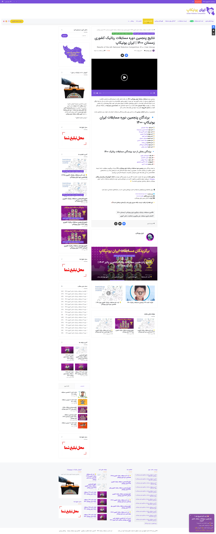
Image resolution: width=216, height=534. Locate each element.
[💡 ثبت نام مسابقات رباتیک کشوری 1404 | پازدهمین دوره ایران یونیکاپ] (145, 323)
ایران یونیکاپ (149, 50)
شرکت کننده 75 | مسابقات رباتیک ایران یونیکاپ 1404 (68, 373)
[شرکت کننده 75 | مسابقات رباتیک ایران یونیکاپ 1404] (67, 366)
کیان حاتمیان (144, 158)
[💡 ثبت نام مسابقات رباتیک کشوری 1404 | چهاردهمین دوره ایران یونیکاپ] (103, 323)
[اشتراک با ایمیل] (122, 55)
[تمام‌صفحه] (94, 93)
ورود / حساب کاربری (16, 21)
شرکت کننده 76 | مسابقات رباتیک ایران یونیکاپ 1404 (81, 373)
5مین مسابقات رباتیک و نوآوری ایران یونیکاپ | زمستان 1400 (135, 212)
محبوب (82, 386)
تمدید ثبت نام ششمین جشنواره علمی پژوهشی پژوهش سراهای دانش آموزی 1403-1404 (173, 1)
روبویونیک (152, 179)
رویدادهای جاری (210, 21)
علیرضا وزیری (143, 134)
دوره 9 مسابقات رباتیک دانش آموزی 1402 (76, 333)
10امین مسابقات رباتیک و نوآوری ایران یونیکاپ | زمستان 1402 (146, 500)
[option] (124, 263)
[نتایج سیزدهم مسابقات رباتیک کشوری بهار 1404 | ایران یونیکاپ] (124, 323)
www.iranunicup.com (141, 194)
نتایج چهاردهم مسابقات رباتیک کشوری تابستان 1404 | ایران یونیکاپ (124, 263)
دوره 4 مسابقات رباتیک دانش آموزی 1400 (76, 320)
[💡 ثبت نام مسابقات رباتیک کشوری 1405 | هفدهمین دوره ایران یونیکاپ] (102, 477)
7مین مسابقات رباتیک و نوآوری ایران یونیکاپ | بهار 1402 (146, 487)
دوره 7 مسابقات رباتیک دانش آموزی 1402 (75, 328)
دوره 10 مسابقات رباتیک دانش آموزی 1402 (75, 294)
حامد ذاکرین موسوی (142, 162)
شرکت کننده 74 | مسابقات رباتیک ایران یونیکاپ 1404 (90, 515)
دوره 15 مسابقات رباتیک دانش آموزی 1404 (75, 307)
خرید (81, 118)
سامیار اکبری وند (143, 132)
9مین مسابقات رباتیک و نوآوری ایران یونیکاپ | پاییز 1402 (146, 495)
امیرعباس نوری (145, 155)
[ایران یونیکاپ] (201, 11)
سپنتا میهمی (144, 160)
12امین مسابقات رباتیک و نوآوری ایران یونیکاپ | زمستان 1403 (146, 504)
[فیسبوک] (126, 55)
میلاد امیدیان (144, 127)
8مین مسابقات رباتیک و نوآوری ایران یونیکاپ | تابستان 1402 (146, 491)
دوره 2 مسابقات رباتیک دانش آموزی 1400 (76, 315)
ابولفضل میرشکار (143, 145)
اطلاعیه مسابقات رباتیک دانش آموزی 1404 (141, 30)
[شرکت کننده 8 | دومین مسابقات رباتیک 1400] (82, 425)
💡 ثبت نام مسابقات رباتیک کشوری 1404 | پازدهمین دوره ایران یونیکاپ (146, 331)
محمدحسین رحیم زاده (142, 130)
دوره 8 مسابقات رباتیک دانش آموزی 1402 (75, 330)
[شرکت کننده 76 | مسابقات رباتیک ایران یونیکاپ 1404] (81, 366)
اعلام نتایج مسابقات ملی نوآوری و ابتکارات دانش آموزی (136, 216)
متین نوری (145, 136)
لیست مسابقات (183, 21)
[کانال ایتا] (6, 21)
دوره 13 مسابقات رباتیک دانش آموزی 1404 (75, 302)
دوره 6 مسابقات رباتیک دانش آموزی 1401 (76, 325)
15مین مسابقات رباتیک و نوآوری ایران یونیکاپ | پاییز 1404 (146, 516)
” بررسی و (84, 118)
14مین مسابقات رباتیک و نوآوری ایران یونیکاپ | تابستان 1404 (146, 512)
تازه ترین (66, 386)
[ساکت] (97, 93)
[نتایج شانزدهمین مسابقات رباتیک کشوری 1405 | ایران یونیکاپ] (81, 350)
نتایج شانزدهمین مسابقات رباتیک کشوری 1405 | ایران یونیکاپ (75, 199)
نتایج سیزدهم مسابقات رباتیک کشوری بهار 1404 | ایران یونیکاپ (125, 331)
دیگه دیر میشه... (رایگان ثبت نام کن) (204, 530)
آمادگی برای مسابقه (170, 21)
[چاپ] (116, 223)
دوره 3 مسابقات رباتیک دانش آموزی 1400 (75, 317)
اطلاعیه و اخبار (148, 21)
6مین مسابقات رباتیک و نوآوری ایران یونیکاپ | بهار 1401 (146, 483)
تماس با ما (139, 21)
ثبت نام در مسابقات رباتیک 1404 (104, 531)
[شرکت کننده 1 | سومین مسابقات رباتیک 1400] (82, 402)
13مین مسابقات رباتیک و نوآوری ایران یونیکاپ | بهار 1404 (146, 508)
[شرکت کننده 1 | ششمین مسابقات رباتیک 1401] (82, 395)
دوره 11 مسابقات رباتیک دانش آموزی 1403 (75, 296)
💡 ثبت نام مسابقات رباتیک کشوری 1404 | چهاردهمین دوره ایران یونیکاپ (104, 331)
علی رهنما (144, 143)
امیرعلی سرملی (143, 138)
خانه (152, 30)
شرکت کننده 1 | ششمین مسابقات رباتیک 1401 (69, 393)
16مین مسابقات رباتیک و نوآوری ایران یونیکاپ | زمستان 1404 (146, 520)
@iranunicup (139, 196)
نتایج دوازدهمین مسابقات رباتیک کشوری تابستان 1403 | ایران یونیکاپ (70, 416)
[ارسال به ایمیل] (144, 50)
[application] (124, 77)
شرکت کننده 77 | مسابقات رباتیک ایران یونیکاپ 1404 (68, 357)
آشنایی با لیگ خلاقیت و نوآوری (88, 531)
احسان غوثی (144, 147)
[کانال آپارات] (4, 21)
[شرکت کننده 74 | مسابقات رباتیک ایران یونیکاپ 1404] (102, 517)
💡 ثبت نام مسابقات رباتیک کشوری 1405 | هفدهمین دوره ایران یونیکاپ (74, 176)
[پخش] (154, 93)
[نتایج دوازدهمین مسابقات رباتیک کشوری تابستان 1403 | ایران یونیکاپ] (82, 417)
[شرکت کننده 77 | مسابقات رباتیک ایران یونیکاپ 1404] (67, 350)
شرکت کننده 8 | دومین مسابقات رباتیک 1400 (69, 424)
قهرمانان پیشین (159, 21)
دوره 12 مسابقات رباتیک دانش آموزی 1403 (75, 299)
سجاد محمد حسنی (142, 140)
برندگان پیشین (62, 531)
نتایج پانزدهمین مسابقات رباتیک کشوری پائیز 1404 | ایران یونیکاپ (75, 223)
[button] (124, 77)
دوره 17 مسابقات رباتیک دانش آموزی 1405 (75, 312)
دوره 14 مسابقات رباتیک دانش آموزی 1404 (75, 304)
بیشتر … (131, 21)
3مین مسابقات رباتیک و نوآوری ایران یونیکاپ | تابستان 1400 (146, 475)
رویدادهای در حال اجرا (150, 523)
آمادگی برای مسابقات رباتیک (73, 531)
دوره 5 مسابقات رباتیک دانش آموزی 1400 (122, 33)
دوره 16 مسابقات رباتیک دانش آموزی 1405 (75, 309)
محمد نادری (145, 164)
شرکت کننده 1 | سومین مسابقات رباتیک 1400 (69, 401)
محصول (78, 118)
